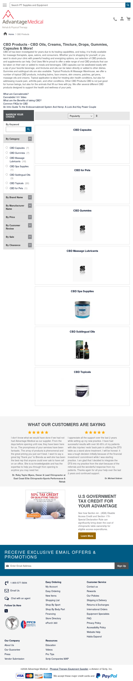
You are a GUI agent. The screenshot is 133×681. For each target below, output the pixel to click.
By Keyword (12, 124)
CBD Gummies (82, 210)
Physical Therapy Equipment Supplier (69, 668)
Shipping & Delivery (97, 600)
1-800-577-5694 (115, 19)
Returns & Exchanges (98, 604)
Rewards (91, 591)
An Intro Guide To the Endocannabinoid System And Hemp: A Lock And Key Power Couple (49, 106)
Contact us (92, 586)
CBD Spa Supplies (82, 291)
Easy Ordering (53, 591)
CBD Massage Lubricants (82, 251)
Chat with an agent (20, 598)
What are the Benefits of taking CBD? (22, 100)
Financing (51, 613)
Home (11, 34)
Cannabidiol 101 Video (14, 97)
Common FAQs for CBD (15, 103)
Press (7, 654)
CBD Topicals (82, 372)
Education (51, 645)
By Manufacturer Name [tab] (15, 207)
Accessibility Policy (96, 627)
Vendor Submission (14, 658)
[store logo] (22, 19)
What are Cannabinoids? (16, 93)
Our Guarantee (12, 649)
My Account (52, 586)
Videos (49, 649)
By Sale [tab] (10, 236)
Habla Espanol (94, 636)
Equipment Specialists (98, 613)
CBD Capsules (82, 130)
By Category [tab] (12, 138)
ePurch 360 (51, 622)
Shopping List (53, 600)
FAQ (89, 618)
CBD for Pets (82, 170)
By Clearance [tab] (13, 245)
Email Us (14, 590)
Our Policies (93, 595)
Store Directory (53, 618)
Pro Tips (50, 654)
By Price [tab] (10, 217)
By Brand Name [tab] (14, 197)
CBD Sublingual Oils (82, 331)
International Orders (97, 609)
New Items (51, 595)
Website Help (93, 632)
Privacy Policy (94, 622)
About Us (9, 645)
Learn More (87, 535)
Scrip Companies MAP (57, 658)
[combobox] (70, 5)
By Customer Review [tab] (13, 227)
